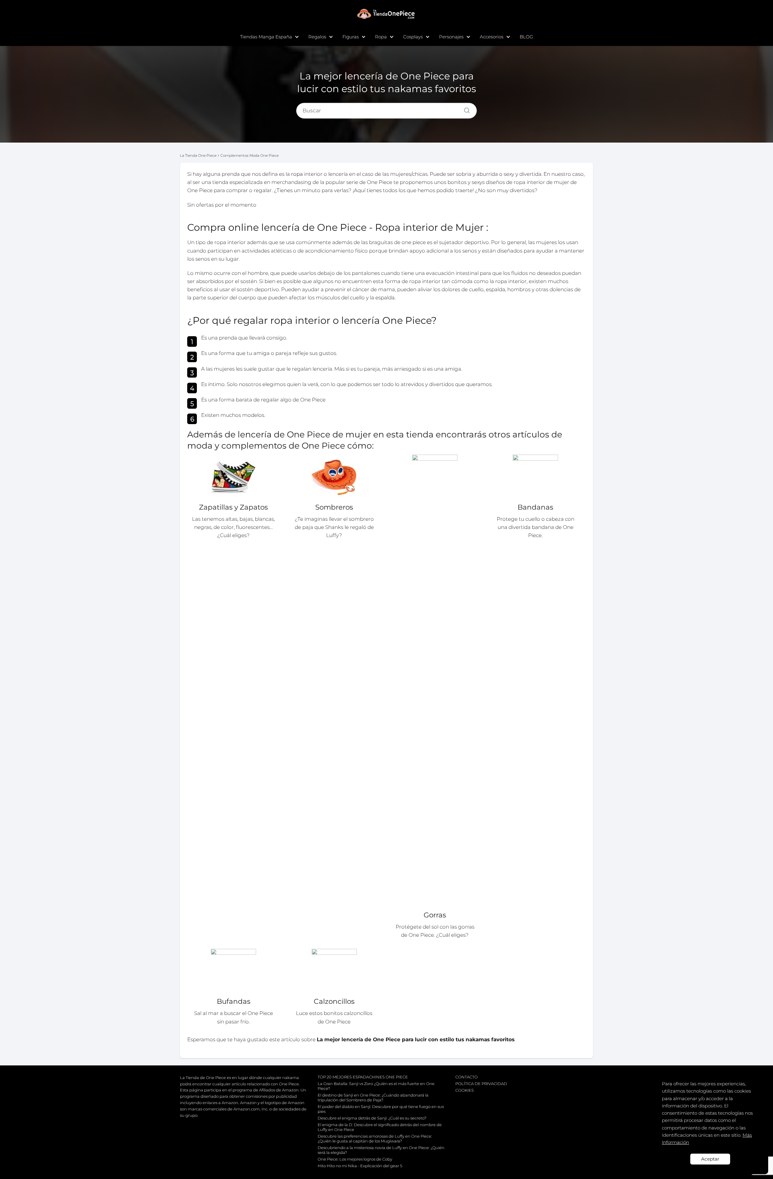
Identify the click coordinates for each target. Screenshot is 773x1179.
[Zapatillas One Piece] (233, 477)
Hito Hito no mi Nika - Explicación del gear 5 (360, 1165)
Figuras (350, 37)
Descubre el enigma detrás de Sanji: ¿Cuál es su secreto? (372, 1118)
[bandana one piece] (535, 477)
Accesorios (491, 37)
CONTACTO (466, 1076)
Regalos (317, 37)
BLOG (526, 37)
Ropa (381, 37)
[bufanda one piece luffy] (233, 971)
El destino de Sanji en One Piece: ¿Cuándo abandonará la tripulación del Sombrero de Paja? (373, 1097)
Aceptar (710, 1159)
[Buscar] (465, 109)
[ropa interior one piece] (334, 971)
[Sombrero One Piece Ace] (334, 477)
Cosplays (413, 37)
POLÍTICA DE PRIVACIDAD (481, 1083)
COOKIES (464, 1090)
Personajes (451, 37)
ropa (297, 174)
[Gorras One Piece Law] (435, 681)
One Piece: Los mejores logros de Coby (355, 1159)
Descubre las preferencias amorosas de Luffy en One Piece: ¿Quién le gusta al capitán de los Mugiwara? (375, 1138)
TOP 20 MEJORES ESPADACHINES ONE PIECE (363, 1076)
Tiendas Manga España (266, 37)
